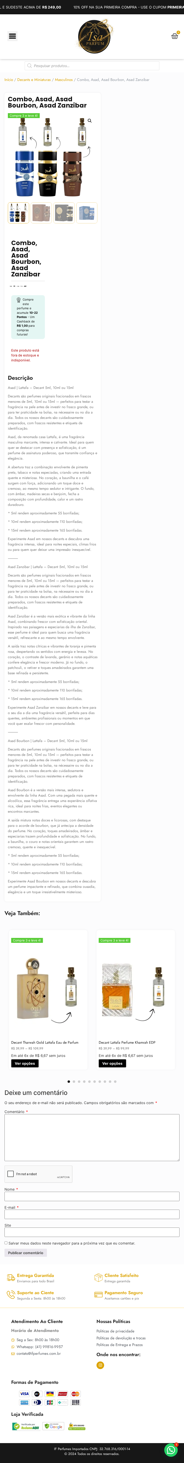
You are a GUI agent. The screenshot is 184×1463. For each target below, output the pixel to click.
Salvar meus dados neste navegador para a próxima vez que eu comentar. (72, 1243)
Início (8, 79)
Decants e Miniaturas (34, 79)
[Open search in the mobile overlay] (92, 65)
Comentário (16, 1111)
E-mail (11, 1207)
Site (7, 1225)
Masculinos (64, 79)
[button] (90, 121)
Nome (11, 1189)
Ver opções (112, 1063)
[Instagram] (100, 1365)
